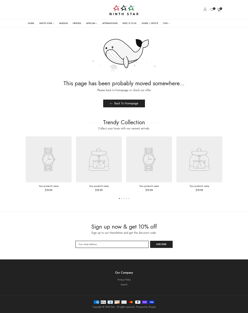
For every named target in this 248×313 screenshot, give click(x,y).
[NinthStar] (124, 10)
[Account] (205, 9)
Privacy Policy (124, 279)
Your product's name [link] (49, 186)
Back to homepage (126, 103)
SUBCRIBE (161, 244)
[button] (119, 198)
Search (124, 284)
